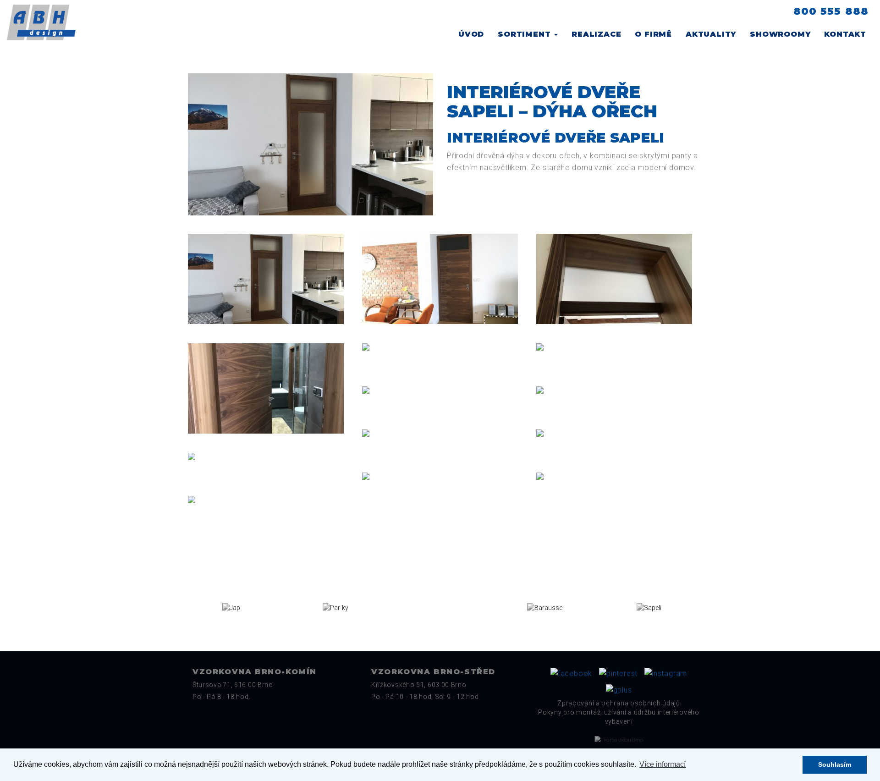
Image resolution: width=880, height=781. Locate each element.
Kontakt (845, 34)
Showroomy (780, 34)
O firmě (653, 34)
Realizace (596, 34)
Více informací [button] (662, 764)
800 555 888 (831, 11)
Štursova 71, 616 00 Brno (232, 684)
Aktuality (711, 34)
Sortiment (525, 34)
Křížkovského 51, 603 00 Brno (419, 684)
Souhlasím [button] (834, 764)
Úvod (471, 34)
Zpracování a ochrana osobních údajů (618, 703)
